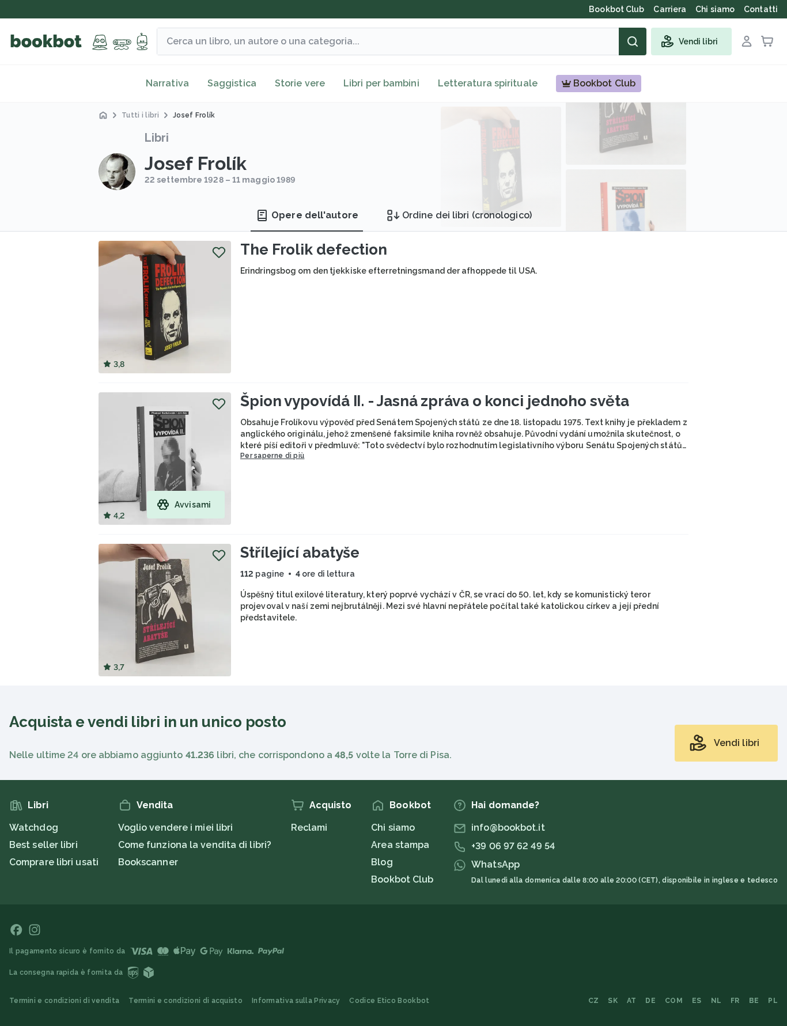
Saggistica (231, 83)
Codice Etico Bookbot (389, 1001)
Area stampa (400, 844)
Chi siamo (393, 827)
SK (613, 1001)
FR (735, 1001)
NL (716, 1001)
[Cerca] (632, 41)
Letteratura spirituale (488, 83)
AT (632, 1001)
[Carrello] (767, 41)
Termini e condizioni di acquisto (185, 1001)
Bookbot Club (402, 879)
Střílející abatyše (300, 552)
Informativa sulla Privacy (296, 1001)
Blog (381, 862)
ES (697, 1001)
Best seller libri (43, 844)
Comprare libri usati (54, 862)
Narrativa (167, 83)
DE (650, 1001)
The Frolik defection (313, 249)
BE (754, 1001)
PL (773, 1001)
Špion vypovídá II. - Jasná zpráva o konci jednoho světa (434, 401)
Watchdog (33, 827)
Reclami (309, 827)
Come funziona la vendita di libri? (194, 844)
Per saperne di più (272, 456)
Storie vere (300, 83)
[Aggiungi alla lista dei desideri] (219, 252)
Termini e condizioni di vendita (64, 1001)
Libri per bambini (381, 83)
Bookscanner (148, 862)
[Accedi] (746, 41)
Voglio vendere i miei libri (175, 827)
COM (674, 1001)
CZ (593, 1001)
